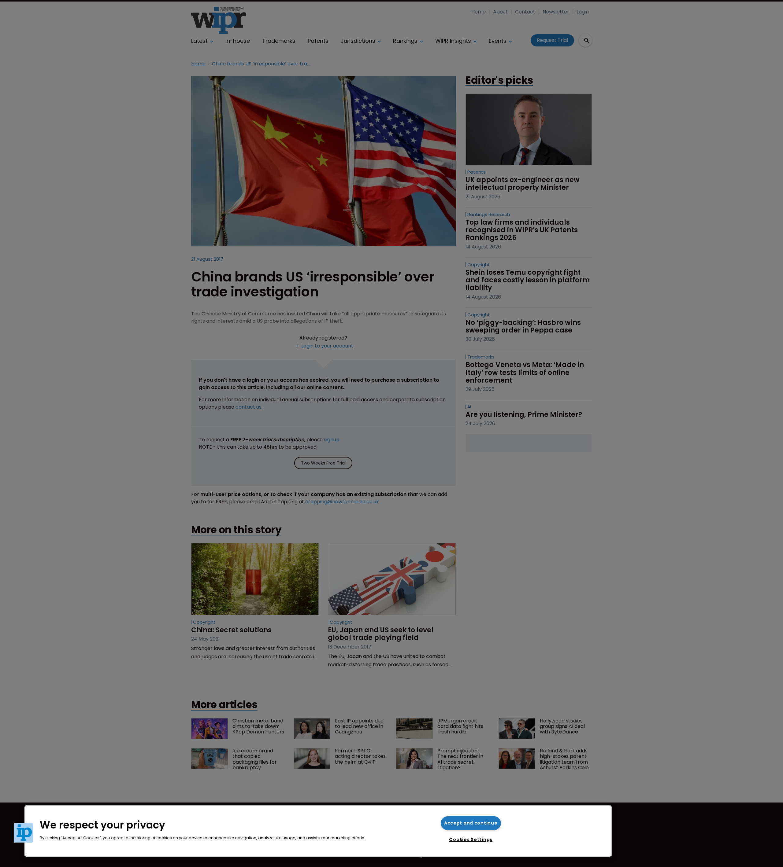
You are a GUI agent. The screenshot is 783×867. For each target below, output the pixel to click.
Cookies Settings (470, 839)
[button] (23, 833)
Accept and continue (471, 823)
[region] (318, 831)
